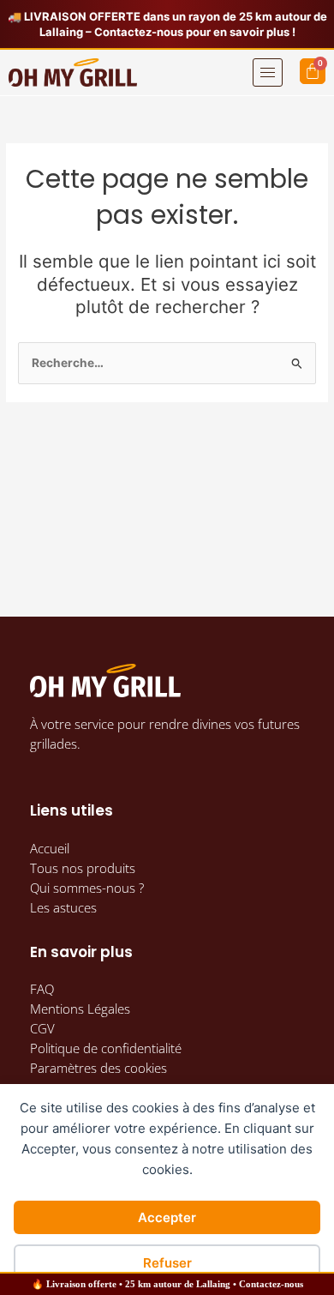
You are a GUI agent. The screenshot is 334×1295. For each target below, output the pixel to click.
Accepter (167, 1217)
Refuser (167, 1263)
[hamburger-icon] (268, 72)
